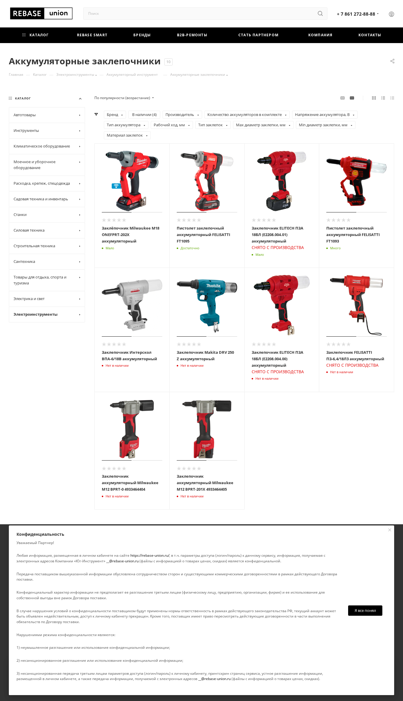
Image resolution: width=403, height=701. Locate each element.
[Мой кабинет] (391, 14)
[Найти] (320, 13)
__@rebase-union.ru (122, 561)
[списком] (383, 98)
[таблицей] (392, 98)
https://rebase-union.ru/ (149, 555)
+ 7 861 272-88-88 (356, 14)
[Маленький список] (342, 98)
